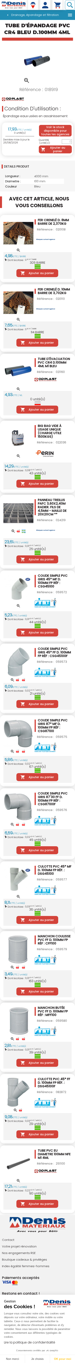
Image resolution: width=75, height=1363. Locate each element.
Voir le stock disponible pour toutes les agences (55, 130)
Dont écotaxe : (16, 260)
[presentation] (38, 167)
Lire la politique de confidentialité (29, 1342)
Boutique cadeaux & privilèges (24, 1259)
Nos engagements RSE (19, 1253)
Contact (8, 1240)
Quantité (44, 141)
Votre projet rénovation (19, 1246)
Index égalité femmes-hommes (25, 1266)
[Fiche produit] (18, 531)
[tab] (37, 167)
